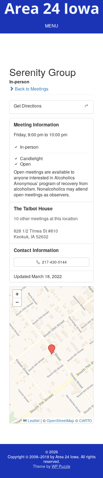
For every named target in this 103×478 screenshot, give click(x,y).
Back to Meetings (31, 89)
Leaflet (33, 420)
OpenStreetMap (60, 420)
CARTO (85, 420)
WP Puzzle (61, 466)
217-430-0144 (54, 262)
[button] (49, 346)
